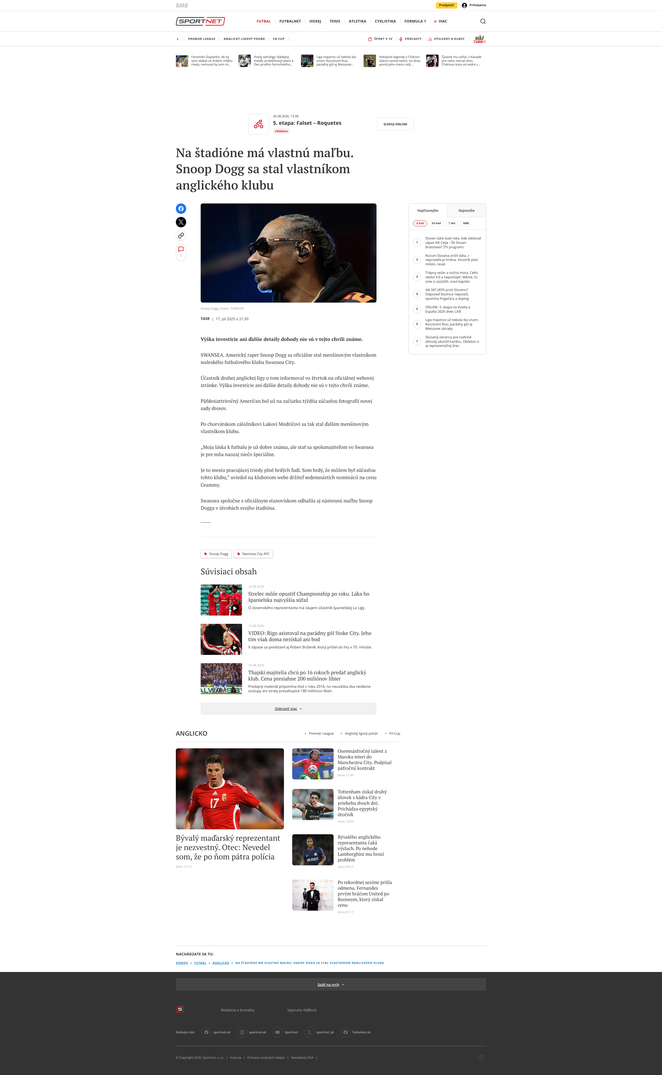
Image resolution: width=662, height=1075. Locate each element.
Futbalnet (290, 21)
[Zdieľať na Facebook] (181, 208)
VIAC (443, 21)
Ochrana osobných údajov (266, 1058)
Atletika (357, 21)
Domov (182, 963)
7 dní (452, 223)
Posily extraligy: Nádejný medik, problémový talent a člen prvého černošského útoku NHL (274, 60)
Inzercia (235, 1058)
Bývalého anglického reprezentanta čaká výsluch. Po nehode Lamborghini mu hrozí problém (361, 848)
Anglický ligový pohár (361, 733)
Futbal (264, 21)
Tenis (335, 21)
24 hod (436, 223)
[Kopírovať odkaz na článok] (181, 235)
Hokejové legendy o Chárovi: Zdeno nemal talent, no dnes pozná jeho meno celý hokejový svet (399, 60)
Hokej (315, 21)
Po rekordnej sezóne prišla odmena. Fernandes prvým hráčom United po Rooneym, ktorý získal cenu (365, 894)
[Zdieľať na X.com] (181, 222)
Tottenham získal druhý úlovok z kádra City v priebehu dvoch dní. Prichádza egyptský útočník (362, 803)
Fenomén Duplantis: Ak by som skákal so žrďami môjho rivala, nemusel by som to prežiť (211, 60)
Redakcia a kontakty (237, 1009)
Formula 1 (415, 21)
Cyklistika (385, 21)
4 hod (420, 223)
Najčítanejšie (428, 210)
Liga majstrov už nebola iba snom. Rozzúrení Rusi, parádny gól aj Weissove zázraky (336, 60)
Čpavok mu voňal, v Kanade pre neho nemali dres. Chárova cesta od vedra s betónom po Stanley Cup (462, 60)
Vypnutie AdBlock (302, 1009)
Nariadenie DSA (302, 1058)
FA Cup (394, 733)
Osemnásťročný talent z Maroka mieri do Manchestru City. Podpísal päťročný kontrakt (365, 759)
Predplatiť (446, 5)
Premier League (321, 733)
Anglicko (221, 963)
